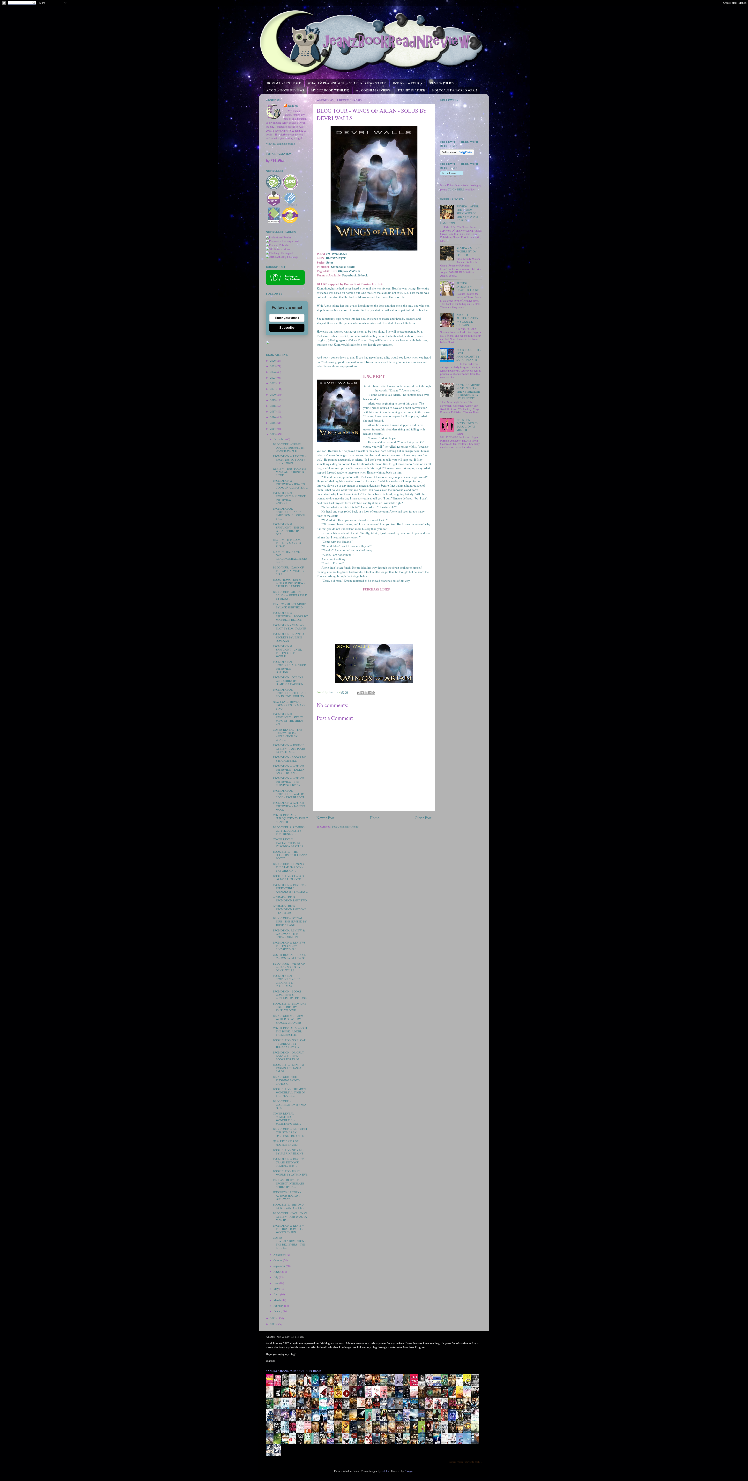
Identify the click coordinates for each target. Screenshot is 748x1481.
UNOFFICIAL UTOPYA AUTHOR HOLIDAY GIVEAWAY (287, 1195)
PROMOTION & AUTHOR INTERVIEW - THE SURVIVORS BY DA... (288, 781)
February (278, 1305)
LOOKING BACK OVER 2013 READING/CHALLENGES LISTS (290, 557)
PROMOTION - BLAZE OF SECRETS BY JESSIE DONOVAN (289, 637)
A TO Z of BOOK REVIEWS (285, 90)
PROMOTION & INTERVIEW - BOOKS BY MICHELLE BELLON (290, 616)
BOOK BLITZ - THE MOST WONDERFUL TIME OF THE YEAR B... (289, 1092)
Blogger (409, 1471)
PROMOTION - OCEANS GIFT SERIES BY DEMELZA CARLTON (288, 680)
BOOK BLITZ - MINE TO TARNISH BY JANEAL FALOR (288, 1068)
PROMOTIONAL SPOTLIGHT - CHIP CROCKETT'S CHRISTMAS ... (286, 981)
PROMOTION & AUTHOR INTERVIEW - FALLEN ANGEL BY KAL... (288, 769)
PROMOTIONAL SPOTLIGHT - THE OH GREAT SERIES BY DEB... (288, 529)
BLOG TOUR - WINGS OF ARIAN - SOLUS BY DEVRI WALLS (289, 967)
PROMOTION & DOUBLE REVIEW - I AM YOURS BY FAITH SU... (289, 748)
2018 (273, 406)
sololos (385, 1471)
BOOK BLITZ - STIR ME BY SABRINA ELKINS (288, 1151)
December (279, 439)
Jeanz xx (293, 106)
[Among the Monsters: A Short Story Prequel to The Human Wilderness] (476, 1432)
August (277, 1271)
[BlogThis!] (362, 693)
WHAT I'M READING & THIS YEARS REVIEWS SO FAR (347, 83)
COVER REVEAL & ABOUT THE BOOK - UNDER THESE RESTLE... (290, 1031)
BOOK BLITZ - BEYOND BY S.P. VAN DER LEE (288, 1206)
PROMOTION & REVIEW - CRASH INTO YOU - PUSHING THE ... (289, 1162)
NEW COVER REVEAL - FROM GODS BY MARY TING (289, 705)
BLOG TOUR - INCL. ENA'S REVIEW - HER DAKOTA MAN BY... (290, 1216)
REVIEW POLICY (442, 83)
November (279, 1254)
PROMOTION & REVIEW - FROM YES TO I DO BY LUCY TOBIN (289, 459)
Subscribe (287, 327)
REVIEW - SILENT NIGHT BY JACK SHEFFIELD (289, 605)
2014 (273, 428)
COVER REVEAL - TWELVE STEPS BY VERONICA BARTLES (288, 842)
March (277, 1300)
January (278, 1311)
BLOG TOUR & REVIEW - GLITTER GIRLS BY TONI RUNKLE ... (289, 830)
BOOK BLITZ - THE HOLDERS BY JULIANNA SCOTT (290, 855)
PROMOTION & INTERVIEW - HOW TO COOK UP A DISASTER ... (290, 484)
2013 (273, 434)
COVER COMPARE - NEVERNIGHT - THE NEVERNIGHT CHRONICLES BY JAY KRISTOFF (469, 391)
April (276, 1294)
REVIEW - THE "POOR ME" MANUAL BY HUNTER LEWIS (290, 472)
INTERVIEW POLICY (408, 83)
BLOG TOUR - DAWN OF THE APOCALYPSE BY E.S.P (288, 571)
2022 (273, 383)
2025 (273, 366)
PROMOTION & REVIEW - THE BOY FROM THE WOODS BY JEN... (289, 1229)
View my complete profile (280, 143)
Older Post (423, 817)
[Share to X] (366, 693)
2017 (273, 411)
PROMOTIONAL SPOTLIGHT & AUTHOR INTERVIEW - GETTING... (289, 667)
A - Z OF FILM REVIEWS (373, 90)
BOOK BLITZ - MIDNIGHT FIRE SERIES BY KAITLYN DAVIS (289, 1007)
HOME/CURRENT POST (284, 83)
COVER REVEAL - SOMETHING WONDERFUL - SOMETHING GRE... (287, 1118)
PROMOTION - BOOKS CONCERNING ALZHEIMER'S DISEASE (290, 995)
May (276, 1289)
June (276, 1283)
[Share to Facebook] (370, 693)
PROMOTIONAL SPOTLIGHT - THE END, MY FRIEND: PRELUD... (289, 693)
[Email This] (359, 693)
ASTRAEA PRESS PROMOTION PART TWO (290, 898)
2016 (273, 417)
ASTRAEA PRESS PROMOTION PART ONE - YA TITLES (289, 909)
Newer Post (325, 817)
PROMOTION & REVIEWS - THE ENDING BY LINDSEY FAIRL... (290, 946)
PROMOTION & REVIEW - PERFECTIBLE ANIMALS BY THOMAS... (290, 888)
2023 (273, 377)
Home (374, 817)
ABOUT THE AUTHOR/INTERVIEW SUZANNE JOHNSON (468, 320)
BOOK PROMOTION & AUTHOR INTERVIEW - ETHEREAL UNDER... (289, 583)
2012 (273, 1318)
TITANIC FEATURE (411, 90)
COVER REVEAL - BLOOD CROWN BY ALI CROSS (289, 956)
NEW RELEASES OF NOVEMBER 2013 (285, 1142)
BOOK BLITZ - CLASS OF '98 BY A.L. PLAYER (289, 877)
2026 (273, 360)
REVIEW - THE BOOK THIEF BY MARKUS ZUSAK (287, 543)
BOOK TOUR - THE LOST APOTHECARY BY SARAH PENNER (468, 355)
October (278, 1260)
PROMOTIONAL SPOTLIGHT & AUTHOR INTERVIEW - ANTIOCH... (289, 498)
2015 (273, 423)
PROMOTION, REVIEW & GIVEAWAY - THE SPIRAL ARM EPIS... (289, 934)
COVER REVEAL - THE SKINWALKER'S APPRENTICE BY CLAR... (287, 735)
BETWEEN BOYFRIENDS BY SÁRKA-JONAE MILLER (467, 425)
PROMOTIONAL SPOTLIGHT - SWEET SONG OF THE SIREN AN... (288, 719)
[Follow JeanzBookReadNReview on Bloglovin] (457, 154)
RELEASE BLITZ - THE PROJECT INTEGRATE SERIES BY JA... (288, 1183)
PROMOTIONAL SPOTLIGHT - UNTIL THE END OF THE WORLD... (287, 651)
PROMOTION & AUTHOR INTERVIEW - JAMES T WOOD (289, 806)
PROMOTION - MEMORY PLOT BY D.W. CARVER (289, 626)
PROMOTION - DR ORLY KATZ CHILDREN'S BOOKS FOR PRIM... (288, 1056)
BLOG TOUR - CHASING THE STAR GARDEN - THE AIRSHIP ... (288, 867)
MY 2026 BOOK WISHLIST (330, 90)
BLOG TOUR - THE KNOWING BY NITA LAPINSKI (287, 1080)
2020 (273, 394)
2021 (273, 389)
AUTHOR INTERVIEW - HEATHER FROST (467, 286)
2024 (273, 372)
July (276, 1277)
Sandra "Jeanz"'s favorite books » (465, 1461)
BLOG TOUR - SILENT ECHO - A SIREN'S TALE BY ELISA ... (290, 595)
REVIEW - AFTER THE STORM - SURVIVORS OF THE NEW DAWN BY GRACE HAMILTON (459, 214)
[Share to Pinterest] (373, 693)
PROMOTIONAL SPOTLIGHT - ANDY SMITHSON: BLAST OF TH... (289, 514)
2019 (273, 400)
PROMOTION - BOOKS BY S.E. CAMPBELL (289, 758)
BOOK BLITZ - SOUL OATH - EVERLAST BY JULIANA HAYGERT (290, 1043)
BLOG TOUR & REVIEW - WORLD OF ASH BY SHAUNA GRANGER (289, 1019)
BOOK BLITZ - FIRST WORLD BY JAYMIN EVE (290, 1172)
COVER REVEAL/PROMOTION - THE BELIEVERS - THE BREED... (289, 1243)
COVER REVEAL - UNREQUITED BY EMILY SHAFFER (290, 818)
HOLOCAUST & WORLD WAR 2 (454, 90)
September (279, 1266)
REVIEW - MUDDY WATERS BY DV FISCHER (468, 251)
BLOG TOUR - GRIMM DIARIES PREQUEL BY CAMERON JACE (289, 447)
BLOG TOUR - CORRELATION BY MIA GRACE (289, 1104)
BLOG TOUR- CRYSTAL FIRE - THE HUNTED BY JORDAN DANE (290, 921)
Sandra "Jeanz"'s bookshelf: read (293, 1371)
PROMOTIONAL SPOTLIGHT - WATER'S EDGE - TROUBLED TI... (289, 794)
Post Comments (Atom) (345, 826)
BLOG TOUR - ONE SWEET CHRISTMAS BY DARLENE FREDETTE (290, 1132)
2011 (273, 1324)
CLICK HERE (456, 189)
